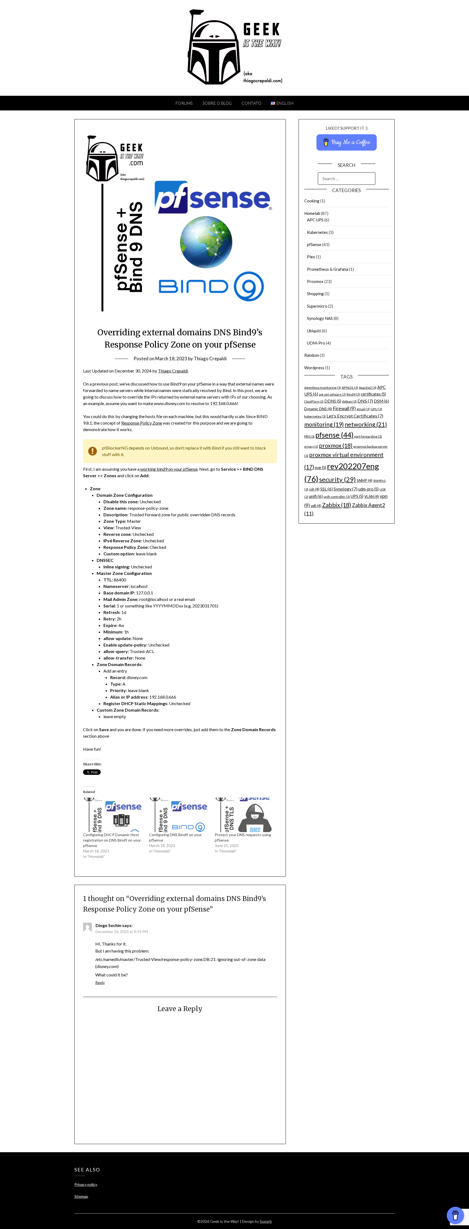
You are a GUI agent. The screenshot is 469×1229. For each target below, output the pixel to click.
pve (320, 467)
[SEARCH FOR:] (346, 178)
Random (311, 355)
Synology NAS (320, 318)
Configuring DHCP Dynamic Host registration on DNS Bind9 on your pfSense (112, 840)
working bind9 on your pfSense (169, 469)
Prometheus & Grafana (327, 269)
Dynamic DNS (318, 409)
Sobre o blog (217, 103)
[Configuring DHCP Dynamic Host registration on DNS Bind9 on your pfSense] (113, 815)
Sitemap (81, 1196)
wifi (316, 506)
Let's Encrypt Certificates (355, 415)
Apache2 (367, 388)
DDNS (332, 401)
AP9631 (350, 388)
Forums (184, 103)
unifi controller (337, 497)
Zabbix (336, 504)
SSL (326, 488)
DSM (381, 401)
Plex (311, 256)
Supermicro (317, 306)
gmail (363, 409)
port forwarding (368, 436)
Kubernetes (317, 232)
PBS (309, 436)
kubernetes (315, 416)
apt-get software (332, 394)
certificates (373, 394)
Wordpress (314, 367)
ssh (314, 489)
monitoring (324, 424)
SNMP (364, 480)
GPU (376, 409)
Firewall (344, 408)
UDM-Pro (316, 342)
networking (366, 424)
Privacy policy (85, 1184)
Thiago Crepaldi (210, 358)
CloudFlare (314, 401)
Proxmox (315, 281)
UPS (357, 496)
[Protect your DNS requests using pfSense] (245, 815)
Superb (266, 1221)
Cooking (311, 200)
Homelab (312, 213)
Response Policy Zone (141, 422)
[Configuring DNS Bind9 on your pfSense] (179, 815)
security (337, 479)
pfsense (334, 435)
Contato (252, 103)
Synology (345, 488)
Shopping (315, 293)
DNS (365, 400)
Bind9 (353, 394)
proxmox (336, 445)
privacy (311, 446)
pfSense (314, 244)
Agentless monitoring (322, 388)
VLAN (371, 496)
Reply (100, 982)
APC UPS (315, 219)
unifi (316, 496)
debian (349, 401)
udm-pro (368, 489)
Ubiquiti (314, 330)
